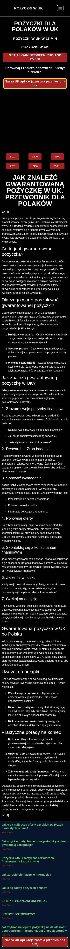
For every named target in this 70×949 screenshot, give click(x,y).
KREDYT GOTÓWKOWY (18, 914)
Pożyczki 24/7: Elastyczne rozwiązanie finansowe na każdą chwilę (28, 859)
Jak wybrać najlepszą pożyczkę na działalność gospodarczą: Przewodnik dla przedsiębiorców (34, 929)
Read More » (7, 832)
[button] (60, 8)
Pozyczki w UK (35, 47)
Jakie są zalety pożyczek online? (24, 888)
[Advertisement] (35, 121)
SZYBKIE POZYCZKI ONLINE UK (24, 901)
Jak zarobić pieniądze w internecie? (26, 874)
